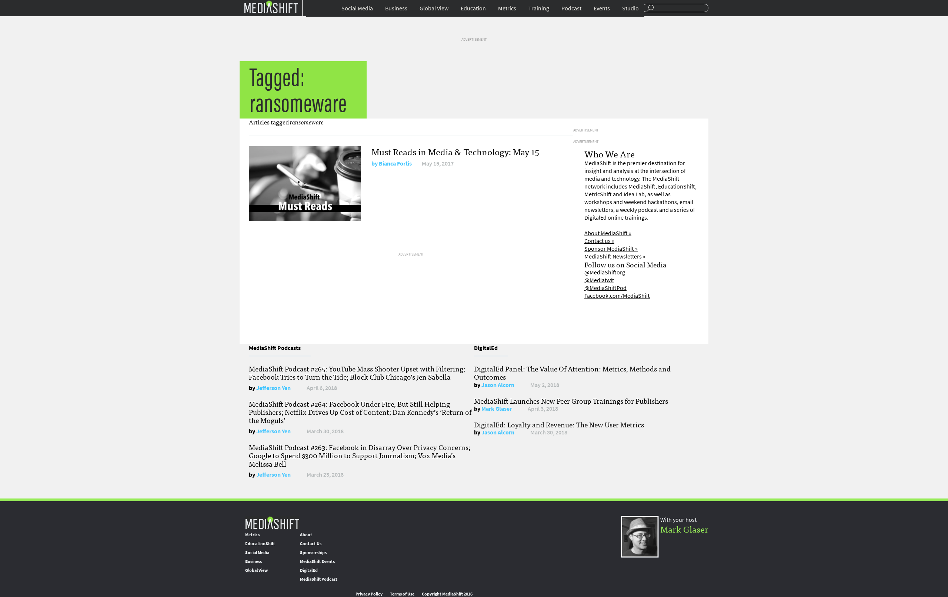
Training (538, 8)
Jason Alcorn (497, 385)
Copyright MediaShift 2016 (447, 594)
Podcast (571, 8)
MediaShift (272, 522)
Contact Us (310, 544)
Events (602, 8)
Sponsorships (313, 553)
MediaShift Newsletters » (614, 256)
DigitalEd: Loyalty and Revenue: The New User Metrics (559, 424)
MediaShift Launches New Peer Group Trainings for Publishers (571, 400)
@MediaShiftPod (605, 288)
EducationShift (260, 544)
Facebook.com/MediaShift (617, 296)
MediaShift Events (317, 561)
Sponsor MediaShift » (611, 249)
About (306, 535)
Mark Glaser (496, 409)
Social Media (357, 8)
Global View (434, 8)
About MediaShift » (607, 233)
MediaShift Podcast (318, 579)
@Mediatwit (599, 280)
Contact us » (599, 241)
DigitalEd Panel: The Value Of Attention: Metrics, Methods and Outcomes (572, 372)
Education (473, 8)
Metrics (507, 8)
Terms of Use (402, 594)
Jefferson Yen (273, 388)
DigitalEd (309, 570)
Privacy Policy (369, 594)
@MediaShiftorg (604, 272)
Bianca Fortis (395, 163)
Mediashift (271, 6)
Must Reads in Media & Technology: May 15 (455, 151)
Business (396, 8)
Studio (630, 8)
